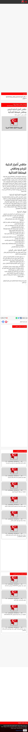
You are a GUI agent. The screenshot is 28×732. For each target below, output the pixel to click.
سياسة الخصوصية (19, 730)
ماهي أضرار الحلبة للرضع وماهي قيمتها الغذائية (15, 96)
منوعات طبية (16, 104)
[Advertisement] (14, 18)
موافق (25, 730)
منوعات (21, 104)
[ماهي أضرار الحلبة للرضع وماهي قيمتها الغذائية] (21, 318)
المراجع (24, 98)
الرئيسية (24, 104)
